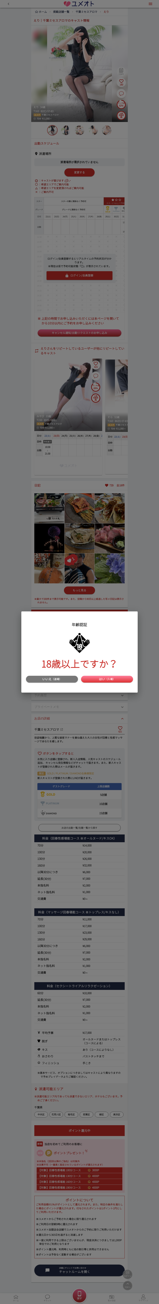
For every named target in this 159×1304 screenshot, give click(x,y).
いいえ (52, 679)
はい (107, 679)
